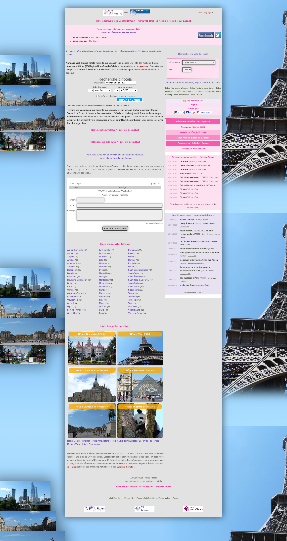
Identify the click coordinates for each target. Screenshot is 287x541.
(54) (104, 290)
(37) (132, 303)
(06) (72, 260)
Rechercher (129, 99)
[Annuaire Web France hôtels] (113, 12)
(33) (73, 277)
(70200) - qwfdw (194, 219)
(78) (134, 307)
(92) (79, 280)
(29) (71, 283)
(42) (136, 277)
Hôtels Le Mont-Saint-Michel (92, 370)
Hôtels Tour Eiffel (140, 334)
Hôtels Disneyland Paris (91, 334)
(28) (105, 283)
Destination (99, 83)
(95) (74, 263)
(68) (105, 287)
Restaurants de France (193, 292)
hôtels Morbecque (190, 91)
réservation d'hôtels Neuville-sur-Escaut (112, 106)
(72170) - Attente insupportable (197, 270)
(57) (103, 277)
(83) (133, 293)
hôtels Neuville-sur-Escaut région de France (160, 498)
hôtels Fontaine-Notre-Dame (202, 88)
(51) (133, 257)
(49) (72, 257)
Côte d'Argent (86, 41)
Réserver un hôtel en (193, 121)
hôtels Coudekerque (206, 91)
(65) (105, 267)
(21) (71, 307)
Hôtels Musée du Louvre (140, 370)
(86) (133, 253)
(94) (72, 303)
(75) (103, 310)
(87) (105, 263)
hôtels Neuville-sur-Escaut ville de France (125, 498)
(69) (103, 270)
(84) (73, 267)
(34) (106, 280)
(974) (135, 283)
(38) (73, 313)
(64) (72, 273)
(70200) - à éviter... (195, 285)
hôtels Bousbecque (182, 95)
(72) (105, 257)
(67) (135, 290)
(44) (104, 297)
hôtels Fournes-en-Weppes (177, 88)
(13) (77, 250)
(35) (133, 260)
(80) (72, 253)
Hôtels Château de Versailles (92, 406)
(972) (76, 310)
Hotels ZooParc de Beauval (140, 406)
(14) (71, 287)
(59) (103, 260)
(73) (140, 270)
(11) (135, 273)
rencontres (71, 467)
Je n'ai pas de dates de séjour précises (117, 96)
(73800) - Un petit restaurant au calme (200, 234)
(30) (104, 303)
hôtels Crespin (197, 95)
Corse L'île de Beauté (90, 38)
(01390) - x (198, 249)
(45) (104, 307)
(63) (77, 293)
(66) (135, 250)
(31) (134, 297)
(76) (105, 253)
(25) (74, 270)
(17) (106, 250)
